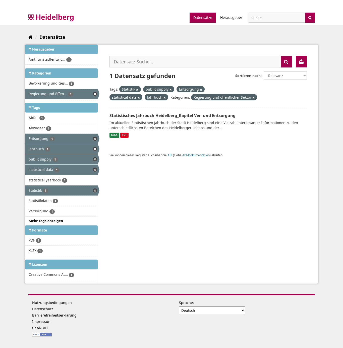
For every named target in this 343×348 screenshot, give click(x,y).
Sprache (186, 302)
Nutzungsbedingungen (52, 302)
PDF (124, 135)
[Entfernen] (137, 89)
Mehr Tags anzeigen (46, 220)
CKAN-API (40, 327)
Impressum (41, 321)
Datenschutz (42, 308)
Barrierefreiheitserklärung (54, 315)
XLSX (114, 135)
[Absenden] (310, 17)
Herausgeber (231, 17)
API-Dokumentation (196, 155)
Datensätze (202, 17)
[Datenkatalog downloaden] (301, 61)
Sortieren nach (248, 75)
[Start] (30, 37)
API (169, 155)
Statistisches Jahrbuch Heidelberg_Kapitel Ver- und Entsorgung (172, 115)
